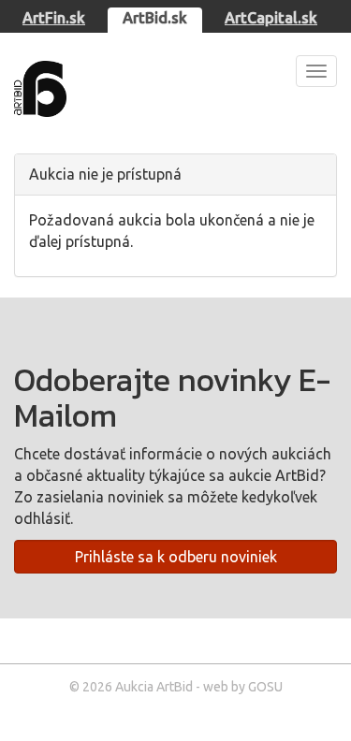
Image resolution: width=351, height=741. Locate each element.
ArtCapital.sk (271, 17)
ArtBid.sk (155, 17)
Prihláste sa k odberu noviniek (176, 556)
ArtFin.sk (53, 17)
